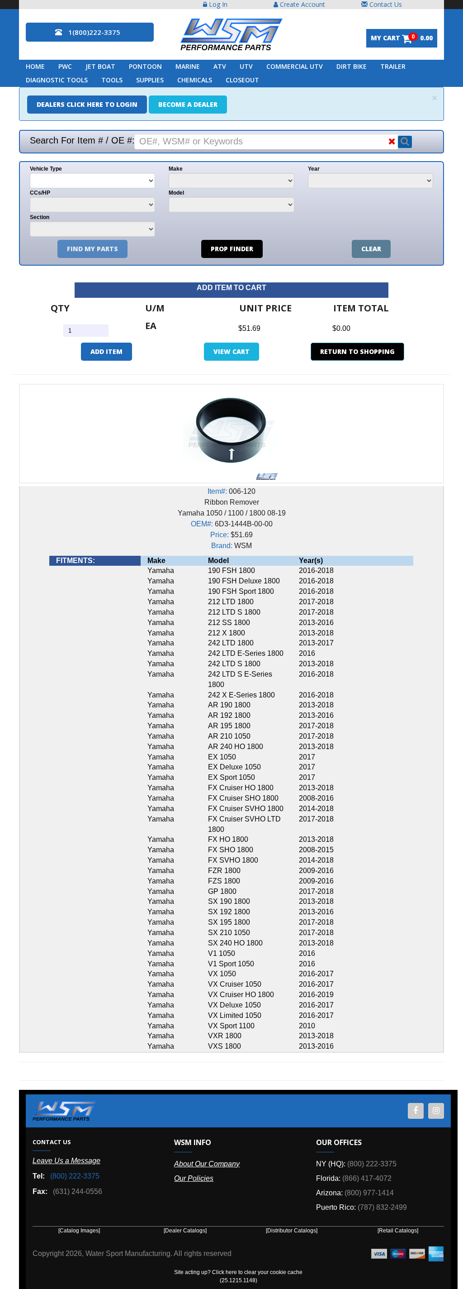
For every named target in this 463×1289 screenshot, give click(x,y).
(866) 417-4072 (367, 1178)
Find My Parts (92, 248)
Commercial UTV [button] (294, 66)
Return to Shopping (357, 351)
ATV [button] (219, 66)
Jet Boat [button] (100, 66)
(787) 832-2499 (382, 1207)
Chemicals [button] (194, 80)
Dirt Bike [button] (351, 66)
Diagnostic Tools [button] (57, 80)
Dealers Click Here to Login (87, 104)
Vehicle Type (46, 169)
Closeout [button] (242, 80)
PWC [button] (65, 66)
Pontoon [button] (145, 66)
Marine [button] (187, 66)
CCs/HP (40, 193)
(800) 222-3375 (74, 1176)
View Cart (231, 351)
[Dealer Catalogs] (185, 1230)
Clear (371, 248)
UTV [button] (246, 66)
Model (176, 193)
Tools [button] (112, 80)
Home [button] (35, 66)
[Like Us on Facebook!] (416, 1111)
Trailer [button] (393, 66)
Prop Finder (232, 248)
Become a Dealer (187, 104)
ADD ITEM (106, 351)
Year (314, 169)
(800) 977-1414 (369, 1193)
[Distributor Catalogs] (291, 1230)
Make (176, 169)
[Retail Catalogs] (398, 1230)
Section (39, 217)
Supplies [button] (150, 80)
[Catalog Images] (79, 1230)
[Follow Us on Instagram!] (436, 1111)
